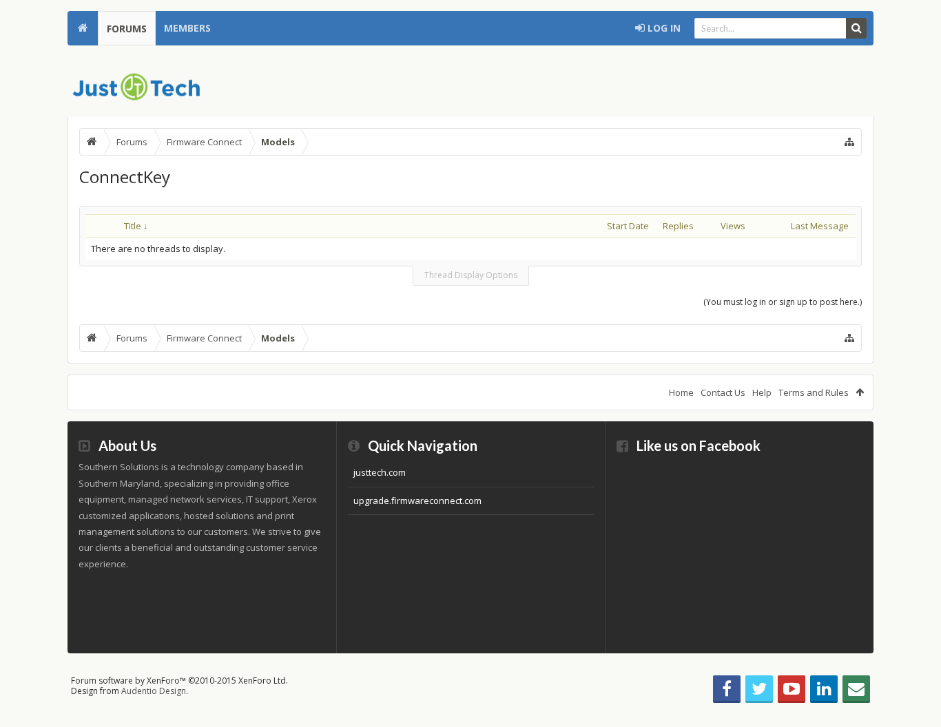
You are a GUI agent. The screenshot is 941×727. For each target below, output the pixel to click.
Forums (127, 28)
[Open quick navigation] (849, 142)
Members (187, 27)
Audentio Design (153, 691)
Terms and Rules (813, 392)
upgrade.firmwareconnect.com (417, 500)
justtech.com (379, 472)
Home (83, 28)
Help (762, 392)
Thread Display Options (470, 275)
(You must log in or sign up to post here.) (782, 302)
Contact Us (723, 392)
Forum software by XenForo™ (179, 680)
